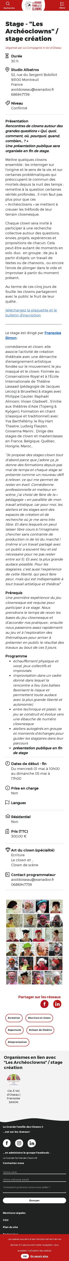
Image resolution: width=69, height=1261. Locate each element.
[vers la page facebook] (9, 1142)
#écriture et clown (39, 1017)
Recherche (8, 8)
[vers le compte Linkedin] (34, 1142)
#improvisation (17, 1042)
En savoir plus (39, 1256)
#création (14, 1017)
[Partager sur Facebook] (43, 1005)
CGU (5, 1220)
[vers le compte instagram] (21, 1142)
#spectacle (14, 1030)
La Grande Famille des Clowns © (20, 1157)
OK (25, 1256)
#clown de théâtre (40, 1030)
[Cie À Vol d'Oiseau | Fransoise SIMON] (13, 1080)
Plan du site (10, 1227)
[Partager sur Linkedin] (55, 1005)
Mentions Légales (14, 1213)
